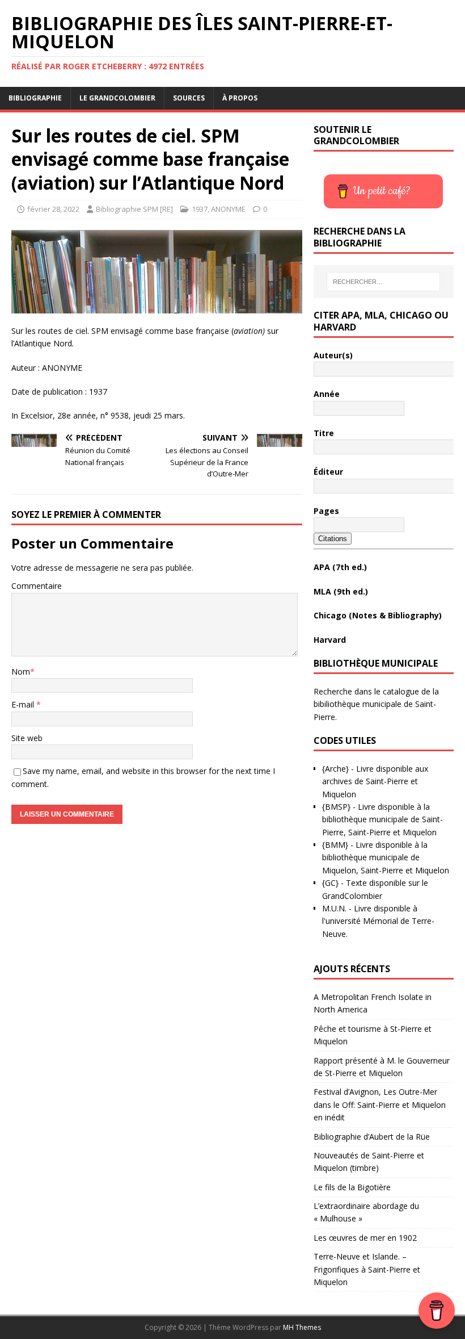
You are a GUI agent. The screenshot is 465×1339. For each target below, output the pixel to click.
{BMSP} (336, 806)
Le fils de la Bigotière (352, 1187)
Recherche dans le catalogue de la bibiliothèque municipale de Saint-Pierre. (376, 704)
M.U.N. (334, 908)
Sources (189, 98)
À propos (239, 98)
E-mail (23, 704)
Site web (27, 738)
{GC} (330, 882)
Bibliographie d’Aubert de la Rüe (372, 1136)
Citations (332, 538)
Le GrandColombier (117, 98)
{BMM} (335, 844)
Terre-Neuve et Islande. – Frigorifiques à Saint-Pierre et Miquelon (367, 1269)
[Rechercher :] (383, 281)
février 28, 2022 (53, 209)
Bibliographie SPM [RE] (134, 209)
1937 (200, 209)
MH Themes (302, 1327)
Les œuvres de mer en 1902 (365, 1237)
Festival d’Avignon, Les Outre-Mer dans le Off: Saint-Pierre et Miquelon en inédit (380, 1104)
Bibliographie (35, 98)
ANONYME (228, 209)
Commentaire (36, 585)
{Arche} (335, 768)
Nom (20, 671)
